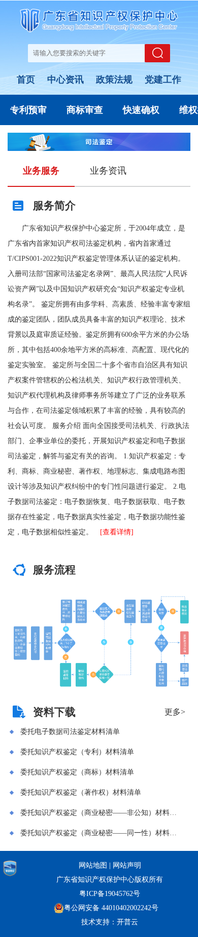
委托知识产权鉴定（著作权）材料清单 (80, 792)
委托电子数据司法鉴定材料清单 (70, 731)
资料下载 (54, 712)
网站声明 (127, 865)
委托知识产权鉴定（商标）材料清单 (77, 772)
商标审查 (85, 110)
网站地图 (93, 865)
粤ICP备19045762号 (109, 893)
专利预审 (28, 110)
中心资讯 (65, 79)
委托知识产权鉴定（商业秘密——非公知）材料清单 (100, 812)
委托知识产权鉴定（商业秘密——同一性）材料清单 (100, 833)
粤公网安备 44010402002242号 (111, 908)
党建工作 (163, 79)
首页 (26, 79)
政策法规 (114, 79)
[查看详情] (117, 532)
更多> (174, 712)
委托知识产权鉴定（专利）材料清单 (77, 752)
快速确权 (141, 110)
